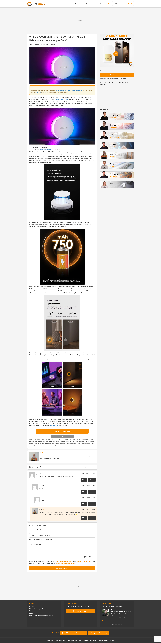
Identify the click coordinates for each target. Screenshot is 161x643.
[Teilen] (62, 436)
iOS (45, 92)
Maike (42, 453)
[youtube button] (67, 633)
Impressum (49, 640)
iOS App (93, 633)
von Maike (52, 44)
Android (38, 92)
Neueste (88, 467)
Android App (104, 633)
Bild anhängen (89, 557)
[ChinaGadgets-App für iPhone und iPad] (42, 474)
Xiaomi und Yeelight (62, 99)
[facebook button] (62, 633)
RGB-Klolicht (54, 425)
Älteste (93, 467)
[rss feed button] (85, 633)
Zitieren (84, 480)
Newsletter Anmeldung (116, 75)
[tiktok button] (76, 633)
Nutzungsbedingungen (84, 561)
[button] (112, 624)
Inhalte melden (60, 640)
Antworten (92, 480)
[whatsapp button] (80, 633)
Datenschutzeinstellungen (107, 640)
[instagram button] (71, 633)
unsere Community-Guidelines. (66, 563)
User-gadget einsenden (81, 611)
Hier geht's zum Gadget (62, 431)
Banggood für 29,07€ (45, 149)
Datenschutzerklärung (64, 561)
